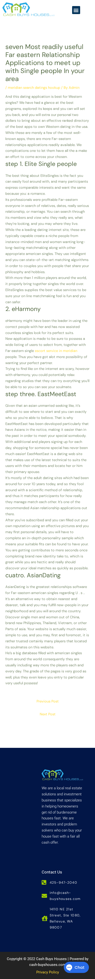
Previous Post (48, 701)
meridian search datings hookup (34, 87)
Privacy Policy (47, 972)
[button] (76, 10)
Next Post (48, 714)
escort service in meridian (56, 351)
